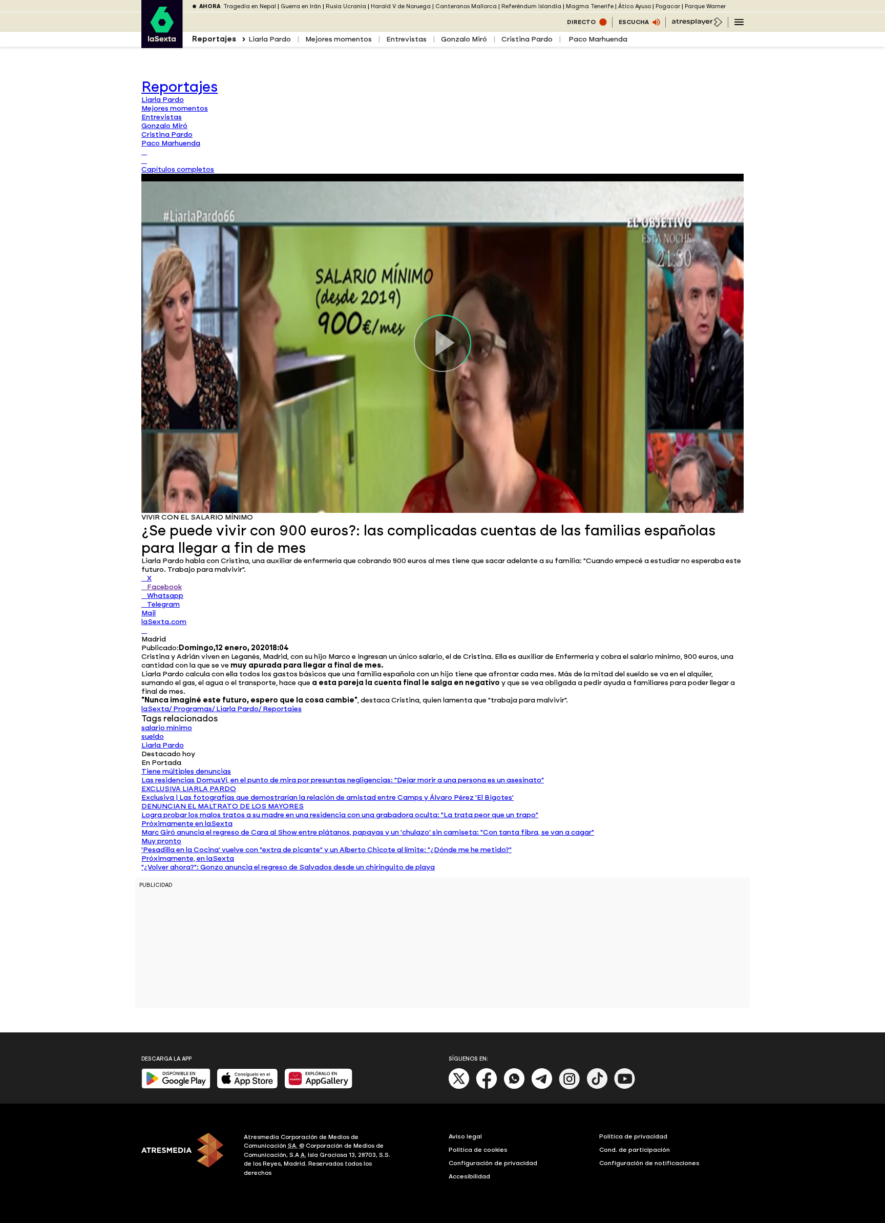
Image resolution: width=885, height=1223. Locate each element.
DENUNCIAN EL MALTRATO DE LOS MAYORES (222, 806)
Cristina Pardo (527, 39)
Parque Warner (705, 6)
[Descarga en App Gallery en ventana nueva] (318, 1086)
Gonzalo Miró (464, 39)
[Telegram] (542, 1087)
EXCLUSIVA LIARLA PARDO (188, 788)
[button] (177, 169)
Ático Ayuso (634, 6)
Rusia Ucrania (346, 6)
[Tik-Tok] (597, 1087)
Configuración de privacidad (493, 1163)
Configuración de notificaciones (649, 1163)
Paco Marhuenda (597, 39)
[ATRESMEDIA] (186, 1156)
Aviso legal (465, 1136)
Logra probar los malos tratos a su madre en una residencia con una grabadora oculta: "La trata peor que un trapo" (339, 815)
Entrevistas (406, 39)
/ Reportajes (280, 708)
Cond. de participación (634, 1149)
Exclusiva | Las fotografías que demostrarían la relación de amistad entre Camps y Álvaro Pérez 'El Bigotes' (327, 797)
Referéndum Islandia (531, 6)
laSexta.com (163, 621)
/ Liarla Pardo (235, 708)
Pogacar (668, 6)
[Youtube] (625, 1087)
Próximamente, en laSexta (187, 858)
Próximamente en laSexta (187, 823)
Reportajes (179, 86)
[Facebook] (486, 1087)
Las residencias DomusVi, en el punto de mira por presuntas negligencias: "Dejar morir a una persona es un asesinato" (342, 780)
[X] (144, 630)
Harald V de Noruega (401, 6)
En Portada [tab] (161, 762)
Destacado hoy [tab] (168, 754)
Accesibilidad (469, 1176)
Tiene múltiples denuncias (186, 771)
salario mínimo (166, 727)
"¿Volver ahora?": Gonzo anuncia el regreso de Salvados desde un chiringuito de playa (288, 867)
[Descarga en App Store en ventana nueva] (247, 1086)
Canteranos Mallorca (466, 6)
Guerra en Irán (301, 6)
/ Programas (190, 708)
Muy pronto (161, 841)
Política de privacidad (633, 1136)
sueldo (152, 736)
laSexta (155, 708)
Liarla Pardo (269, 39)
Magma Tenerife (590, 6)
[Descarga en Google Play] (175, 1086)
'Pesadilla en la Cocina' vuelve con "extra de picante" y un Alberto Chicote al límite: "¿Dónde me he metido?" (326, 849)
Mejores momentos (338, 39)
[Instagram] (569, 1087)
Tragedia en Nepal (249, 6)
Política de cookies (478, 1149)
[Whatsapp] (514, 1087)
